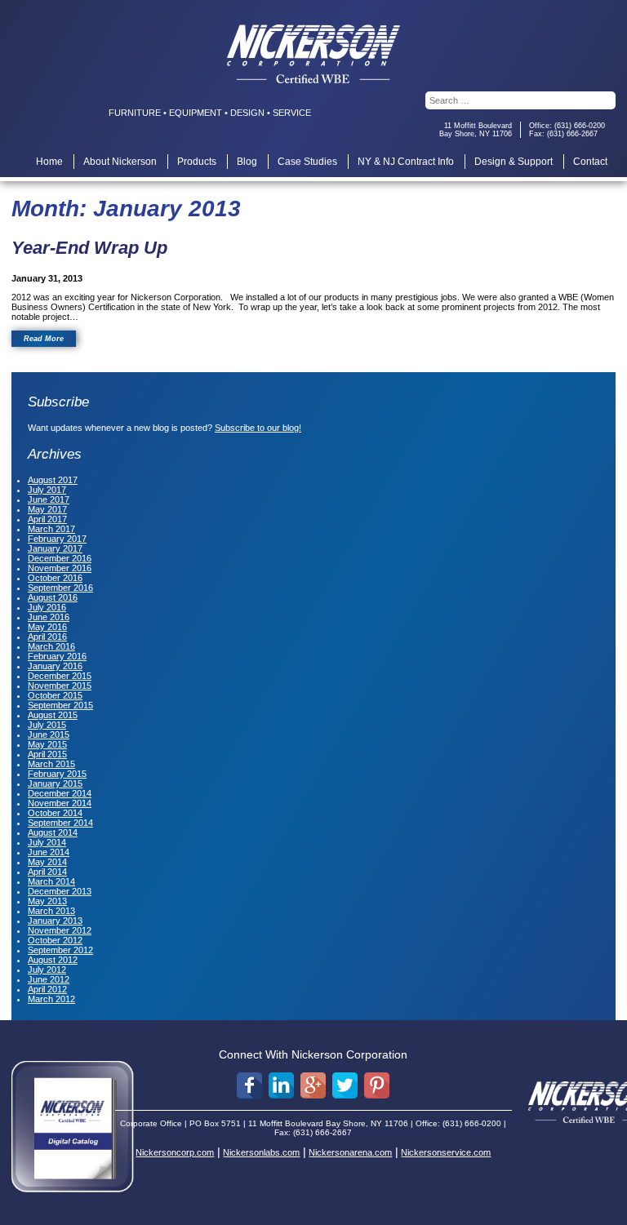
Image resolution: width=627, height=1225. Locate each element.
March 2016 (51, 646)
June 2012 (48, 979)
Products (196, 161)
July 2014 (47, 842)
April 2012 (47, 989)
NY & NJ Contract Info (406, 161)
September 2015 (60, 705)
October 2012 (55, 940)
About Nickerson (120, 161)
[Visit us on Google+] (313, 1085)
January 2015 (55, 783)
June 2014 (48, 852)
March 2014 (51, 881)
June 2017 (48, 499)
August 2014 (53, 832)
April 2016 (47, 636)
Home (49, 161)
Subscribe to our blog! (258, 428)
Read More (44, 339)
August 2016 (53, 597)
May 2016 (47, 627)
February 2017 (57, 539)
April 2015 (47, 754)
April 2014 (47, 872)
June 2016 (48, 617)
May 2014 (47, 862)
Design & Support (513, 161)
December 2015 (59, 676)
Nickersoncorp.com (175, 1152)
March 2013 (51, 911)
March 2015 (51, 764)
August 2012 (53, 960)
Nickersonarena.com (350, 1152)
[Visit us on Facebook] (249, 1085)
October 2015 (55, 695)
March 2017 (51, 529)
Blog (247, 161)
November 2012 (59, 930)
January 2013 (55, 920)
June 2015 (48, 734)
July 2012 (47, 969)
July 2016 (47, 607)
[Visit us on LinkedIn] (281, 1085)
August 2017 (53, 480)
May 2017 (47, 509)
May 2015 (47, 744)
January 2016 (55, 666)
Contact (590, 161)
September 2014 (60, 823)
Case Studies (307, 161)
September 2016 (60, 588)
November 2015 (59, 685)
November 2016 (59, 568)
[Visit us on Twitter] (345, 1085)
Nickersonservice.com (446, 1152)
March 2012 (51, 999)
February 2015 (57, 774)
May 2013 (47, 901)
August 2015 (53, 715)
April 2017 (47, 519)
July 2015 (47, 725)
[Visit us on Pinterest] (376, 1085)
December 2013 (59, 891)
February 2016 (57, 656)
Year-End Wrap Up (89, 247)
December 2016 (59, 558)
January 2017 (55, 548)
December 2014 (59, 793)
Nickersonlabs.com (261, 1152)
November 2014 (59, 803)
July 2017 (47, 490)
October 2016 (55, 578)
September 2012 (60, 950)
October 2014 (55, 813)
